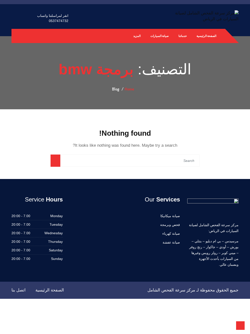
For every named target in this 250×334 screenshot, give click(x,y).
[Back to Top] (240, 325)
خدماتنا (182, 36)
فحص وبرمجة (170, 225)
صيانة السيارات (159, 36)
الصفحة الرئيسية (206, 36)
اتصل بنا (18, 290)
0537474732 (58, 21)
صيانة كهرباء (171, 233)
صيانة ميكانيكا (170, 216)
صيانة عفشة (171, 242)
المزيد (137, 36)
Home (129, 89)
